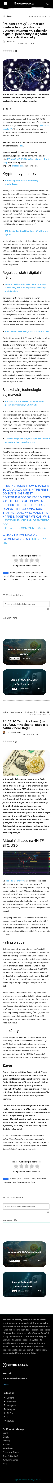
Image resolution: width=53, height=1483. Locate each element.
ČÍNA (12, 576)
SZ (4, 16)
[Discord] (4, 1398)
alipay (19, 572)
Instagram (11, 1405)
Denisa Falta (11, 41)
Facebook (11, 1402)
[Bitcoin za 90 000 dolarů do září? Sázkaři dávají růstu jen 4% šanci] (24, 652)
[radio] (16, 561)
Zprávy (9, 16)
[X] (4, 1417)
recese (23, 580)
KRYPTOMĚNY (43, 576)
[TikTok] (4, 1413)
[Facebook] (4, 1402)
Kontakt (6, 1384)
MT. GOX (6, 580)
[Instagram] (4, 1405)
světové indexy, (35, 159)
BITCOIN (27, 572)
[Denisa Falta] (4, 41)
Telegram (11, 1409)
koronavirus (20, 576)
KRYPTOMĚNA (31, 576)
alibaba (12, 572)
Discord (10, 1398)
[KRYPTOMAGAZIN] (24, 3)
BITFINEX (35, 572)
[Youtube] (4, 1421)
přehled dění (18, 166)
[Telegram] (4, 1409)
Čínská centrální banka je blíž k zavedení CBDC (27, 331)
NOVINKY (15, 580)
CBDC (6, 576)
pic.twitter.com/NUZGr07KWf (25, 528)
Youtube (10, 1421)
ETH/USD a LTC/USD (17, 159)
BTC (42, 572)
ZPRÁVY (41, 580)
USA (29, 580)
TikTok (10, 1413)
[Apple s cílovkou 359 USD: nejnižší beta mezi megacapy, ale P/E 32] (24, 682)
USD (34, 580)
